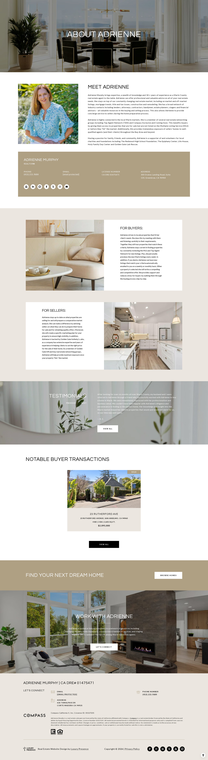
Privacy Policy (132, 749)
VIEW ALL (107, 429)
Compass (133, 718)
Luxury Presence (80, 749)
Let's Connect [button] (104, 647)
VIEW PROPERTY (104, 501)
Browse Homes (168, 575)
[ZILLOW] (26, 186)
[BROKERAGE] (39, 186)
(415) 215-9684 (31, 174)
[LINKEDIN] (33, 186)
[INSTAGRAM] (60, 186)
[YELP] (53, 186)
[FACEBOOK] (46, 186)
